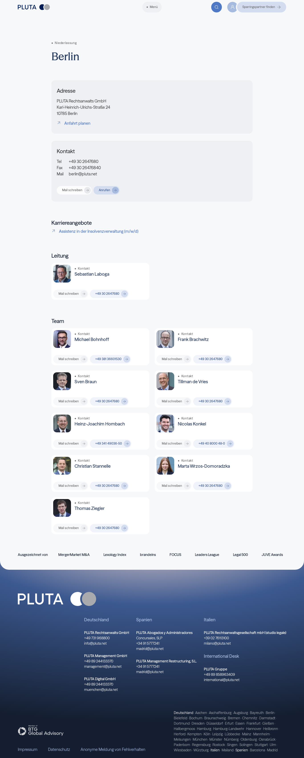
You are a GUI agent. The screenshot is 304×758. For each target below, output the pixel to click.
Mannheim (261, 734)
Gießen (268, 723)
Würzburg (201, 750)
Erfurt (229, 723)
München (200, 739)
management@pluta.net (103, 666)
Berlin (270, 712)
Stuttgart (261, 744)
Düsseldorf (215, 723)
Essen (240, 723)
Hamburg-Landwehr (228, 728)
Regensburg (201, 744)
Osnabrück (267, 739)
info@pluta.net (95, 643)
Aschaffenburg (220, 712)
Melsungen (182, 739)
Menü (154, 7)
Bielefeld (180, 718)
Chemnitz (249, 718)
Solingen (246, 744)
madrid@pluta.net (150, 648)
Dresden (198, 723)
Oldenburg (249, 739)
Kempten (194, 734)
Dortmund (182, 723)
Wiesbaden (182, 750)
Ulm (273, 744)
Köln (207, 734)
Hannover (253, 728)
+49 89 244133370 (98, 661)
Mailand (227, 750)
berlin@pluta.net (83, 173)
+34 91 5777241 (147, 643)
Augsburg (240, 712)
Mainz (246, 734)
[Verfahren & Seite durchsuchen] (216, 7)
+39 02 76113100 (216, 638)
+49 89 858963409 (219, 674)
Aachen (201, 712)
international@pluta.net (221, 680)
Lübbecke (232, 734)
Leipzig (217, 734)
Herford (179, 734)
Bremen (234, 718)
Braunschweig (215, 718)
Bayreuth (257, 712)
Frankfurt (253, 723)
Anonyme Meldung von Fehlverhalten (113, 749)
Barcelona (257, 750)
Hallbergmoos (184, 728)
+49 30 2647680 (83, 161)
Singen (232, 744)
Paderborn (182, 744)
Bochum (195, 718)
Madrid (272, 750)
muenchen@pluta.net (101, 689)
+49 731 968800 (97, 638)
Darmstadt (267, 718)
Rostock (219, 744)
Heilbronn (270, 728)
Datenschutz (59, 749)
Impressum (27, 749)
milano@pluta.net (217, 643)
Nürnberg (231, 739)
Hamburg (204, 728)
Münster (215, 739)
